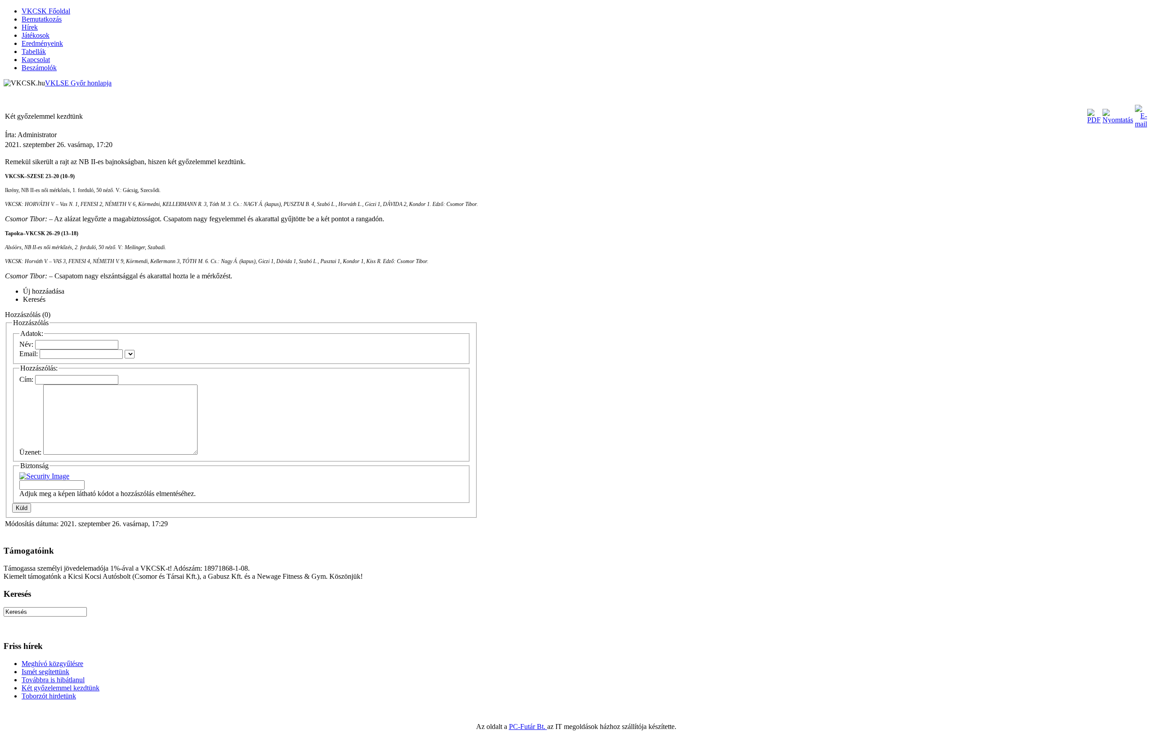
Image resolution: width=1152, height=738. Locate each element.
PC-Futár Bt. (528, 726)
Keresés (34, 299)
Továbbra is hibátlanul (53, 680)
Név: (26, 344)
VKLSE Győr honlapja (78, 83)
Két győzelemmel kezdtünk (60, 688)
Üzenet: (30, 452)
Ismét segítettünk (45, 671)
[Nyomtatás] (1117, 120)
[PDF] (1094, 120)
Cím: (26, 379)
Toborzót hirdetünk (49, 696)
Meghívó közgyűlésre (52, 663)
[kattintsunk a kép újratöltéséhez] (44, 476)
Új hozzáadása (43, 291)
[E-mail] (1141, 124)
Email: (28, 354)
